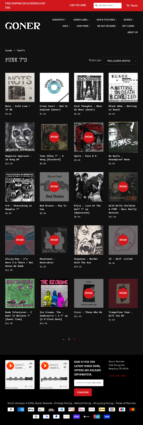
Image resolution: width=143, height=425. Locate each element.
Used (65, 25)
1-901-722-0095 (77, 5)
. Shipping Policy (103, 403)
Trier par (95, 60)
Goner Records (44, 403)
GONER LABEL (81, 19)
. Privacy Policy (62, 403)
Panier (134, 5)
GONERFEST (58, 19)
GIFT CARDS (128, 25)
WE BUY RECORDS (106, 25)
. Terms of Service (125, 403)
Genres (128, 19)
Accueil (8, 50)
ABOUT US (132, 32)
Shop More (83, 25)
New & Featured (106, 19)
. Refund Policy (82, 403)
